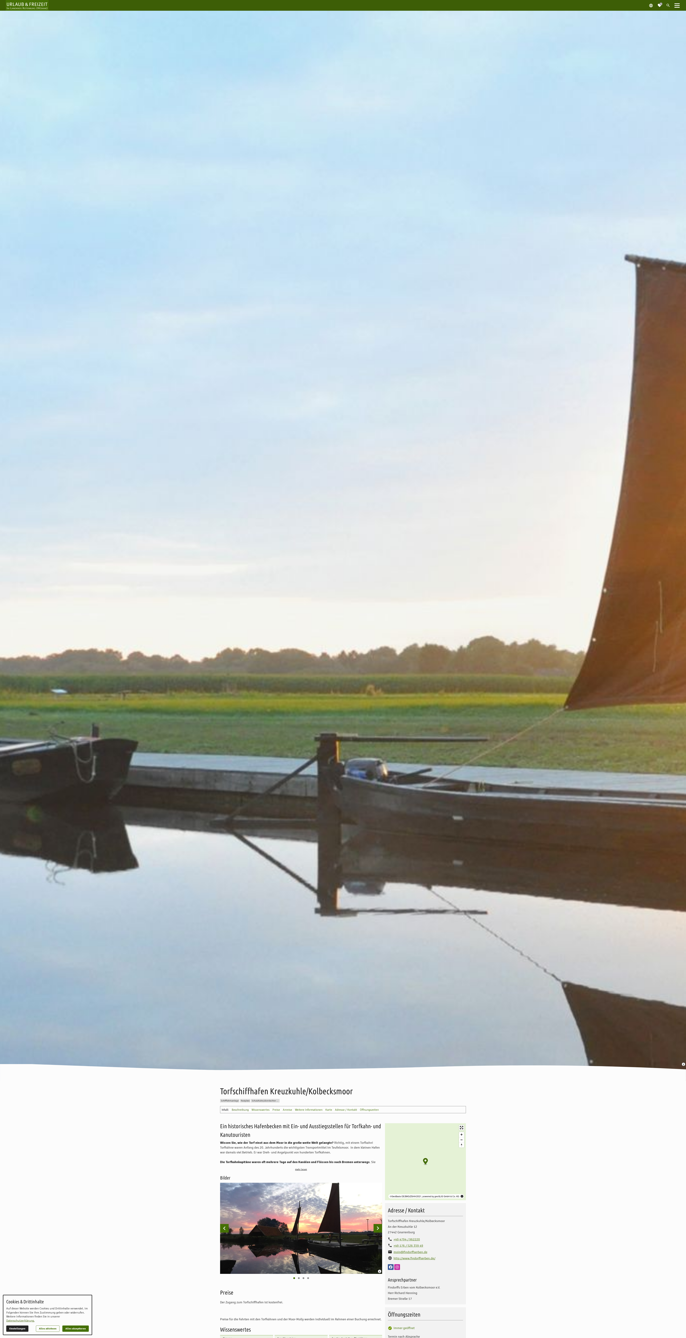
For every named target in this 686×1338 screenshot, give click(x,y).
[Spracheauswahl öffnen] (651, 5)
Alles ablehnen (47, 1328)
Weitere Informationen (308, 1110)
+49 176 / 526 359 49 (408, 1246)
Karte (328, 1110)
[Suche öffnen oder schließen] (668, 5)
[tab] (294, 1278)
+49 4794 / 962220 (407, 1239)
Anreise (287, 1110)
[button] (677, 5)
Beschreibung (240, 1110)
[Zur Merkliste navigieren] (659, 4)
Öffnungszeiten (369, 1110)
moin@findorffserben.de (410, 1252)
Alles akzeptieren (75, 1328)
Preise (276, 1110)
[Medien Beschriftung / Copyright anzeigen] (684, 1064)
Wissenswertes (261, 1110)
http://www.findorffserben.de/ (414, 1258)
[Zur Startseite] (27, 5)
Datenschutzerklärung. (20, 1320)
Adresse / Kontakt (346, 1110)
